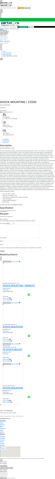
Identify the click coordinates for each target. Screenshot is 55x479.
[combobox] (8, 8)
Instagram (2, 438)
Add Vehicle (4, 466)
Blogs (1, 426)
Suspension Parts (7, 52)
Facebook (2, 436)
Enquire (3, 421)
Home (4, 18)
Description (6, 139)
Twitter (2, 441)
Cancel (2, 468)
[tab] (29, 139)
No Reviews (6, 289)
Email (2, 244)
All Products (6, 20)
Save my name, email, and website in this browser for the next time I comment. (21, 247)
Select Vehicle (9, 468)
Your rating (3, 223)
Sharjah (2, 432)
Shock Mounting (7, 54)
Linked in (2, 440)
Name (2, 241)
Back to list (3, 478)
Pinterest (2, 445)
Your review (3, 237)
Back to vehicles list (5, 41)
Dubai (1, 430)
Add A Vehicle (4, 32)
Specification (6, 140)
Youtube (2, 443)
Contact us (3, 428)
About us (2, 424)
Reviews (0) (6, 142)
